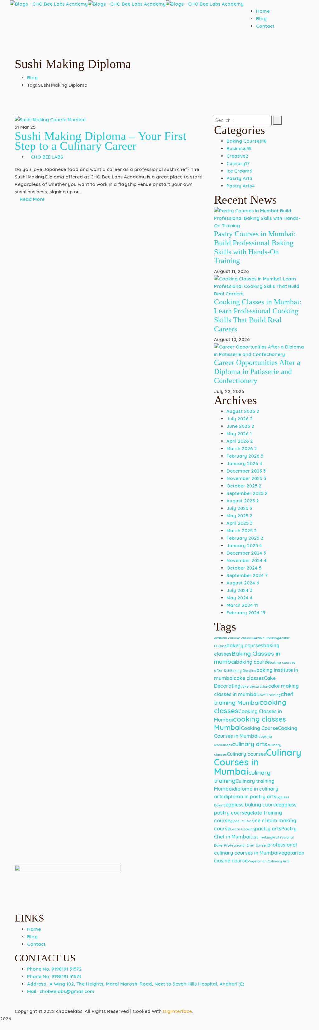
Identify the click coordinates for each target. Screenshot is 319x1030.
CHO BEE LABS (47, 157)
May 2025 (239, 516)
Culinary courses (246, 754)
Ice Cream (239, 171)
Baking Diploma (243, 670)
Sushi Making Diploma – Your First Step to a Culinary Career (100, 140)
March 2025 (241, 530)
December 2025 (246, 471)
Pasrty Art (239, 178)
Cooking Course (259, 728)
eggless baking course (252, 804)
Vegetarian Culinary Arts (269, 861)
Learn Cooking (242, 829)
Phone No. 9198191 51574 (54, 976)
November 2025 (246, 478)
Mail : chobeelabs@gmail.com (60, 991)
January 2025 (244, 545)
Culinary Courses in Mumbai (257, 762)
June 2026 (240, 426)
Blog (32, 78)
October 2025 (243, 486)
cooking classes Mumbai (250, 723)
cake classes (249, 678)
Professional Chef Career (245, 845)
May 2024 (239, 598)
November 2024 (246, 560)
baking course (253, 662)
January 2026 (244, 463)
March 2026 (241, 448)
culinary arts (249, 744)
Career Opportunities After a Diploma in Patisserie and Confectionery (257, 371)
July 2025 (239, 508)
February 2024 (245, 613)
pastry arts (268, 828)
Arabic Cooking (266, 638)
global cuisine (242, 821)
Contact (36, 944)
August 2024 (242, 583)
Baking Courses (246, 141)
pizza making (261, 837)
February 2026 (244, 456)
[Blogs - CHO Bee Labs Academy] (49, 4)
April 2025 (239, 523)
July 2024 (239, 590)
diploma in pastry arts (250, 796)
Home (34, 929)
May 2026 (239, 433)
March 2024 (242, 605)
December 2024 (246, 553)
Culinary (238, 163)
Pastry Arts (240, 186)
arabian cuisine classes (234, 638)
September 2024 (247, 575)
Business (238, 148)
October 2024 (243, 568)
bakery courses (244, 645)
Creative (237, 156)
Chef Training (269, 695)
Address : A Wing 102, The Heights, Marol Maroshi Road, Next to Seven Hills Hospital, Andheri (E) (135, 984)
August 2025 (242, 501)
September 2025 (247, 493)
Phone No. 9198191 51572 (54, 969)
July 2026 (239, 419)
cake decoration (254, 686)
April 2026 (239, 441)
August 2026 (242, 411)
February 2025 (244, 538)
